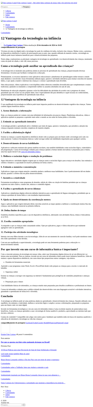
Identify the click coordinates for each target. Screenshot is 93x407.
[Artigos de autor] (5, 332)
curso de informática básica (30, 152)
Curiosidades (10, 13)
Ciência (8, 11)
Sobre (7, 15)
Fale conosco (10, 17)
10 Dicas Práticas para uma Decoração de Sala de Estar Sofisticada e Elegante (29, 350)
